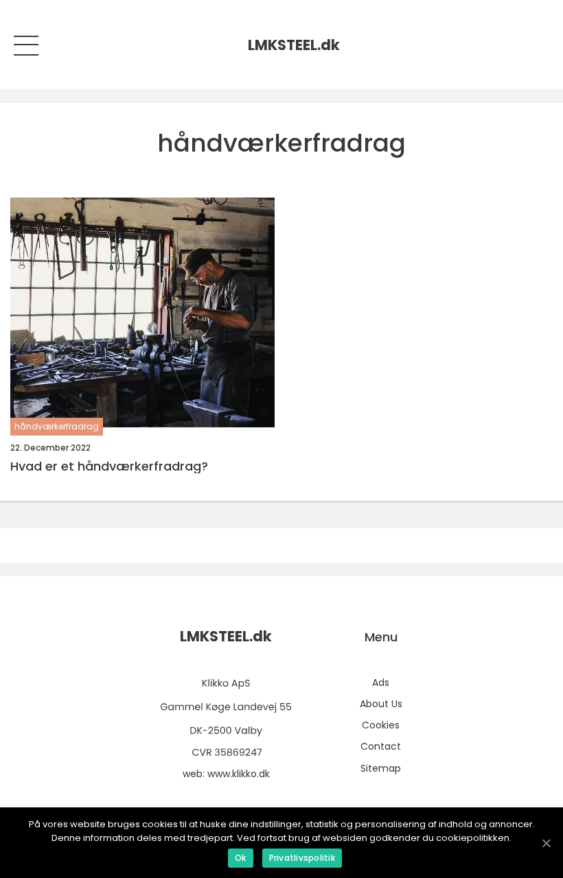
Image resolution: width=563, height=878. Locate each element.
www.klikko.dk (238, 774)
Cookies (381, 725)
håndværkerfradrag (56, 426)
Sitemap (380, 768)
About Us (381, 704)
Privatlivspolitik (302, 858)
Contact (380, 746)
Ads (380, 682)
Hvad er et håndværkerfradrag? (109, 466)
